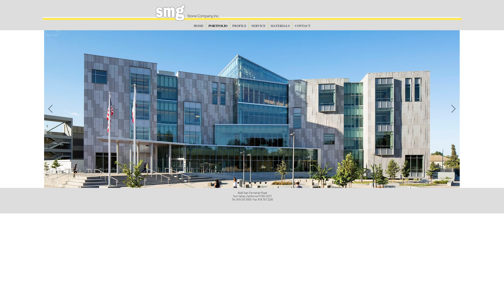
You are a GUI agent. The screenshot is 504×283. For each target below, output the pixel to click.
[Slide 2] (243, 183)
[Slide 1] (238, 183)
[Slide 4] (255, 183)
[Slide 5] (260, 183)
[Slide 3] (249, 183)
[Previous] (50, 109)
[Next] (453, 109)
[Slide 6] (266, 183)
